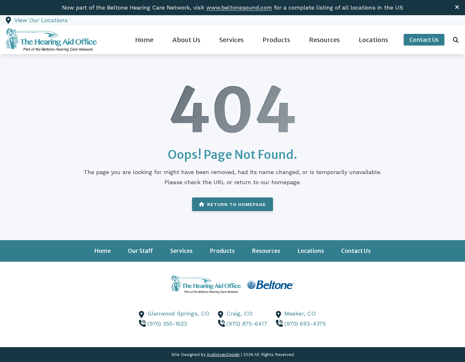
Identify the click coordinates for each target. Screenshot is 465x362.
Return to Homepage (236, 204)
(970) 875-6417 (246, 323)
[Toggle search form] (456, 40)
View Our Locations (41, 20)
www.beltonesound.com (239, 7)
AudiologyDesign (223, 354)
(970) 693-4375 (305, 323)
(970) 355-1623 (167, 323)
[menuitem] (144, 39)
